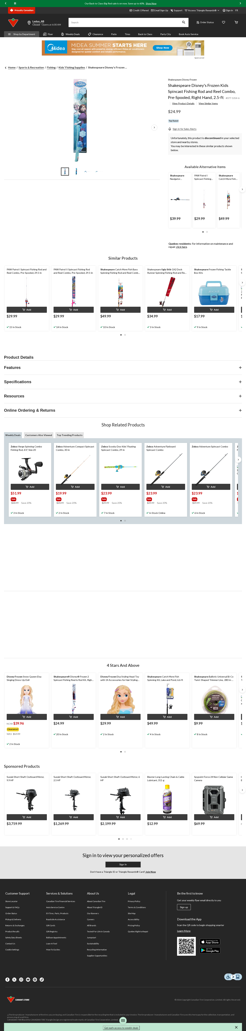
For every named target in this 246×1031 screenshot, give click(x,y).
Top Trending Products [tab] (70, 435)
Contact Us (10, 943)
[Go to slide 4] (99, 172)
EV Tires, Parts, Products (57, 913)
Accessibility (133, 919)
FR (236, 10)
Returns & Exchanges (15, 925)
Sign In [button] (123, 864)
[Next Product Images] (154, 128)
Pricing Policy (134, 925)
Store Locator (11, 901)
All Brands (91, 925)
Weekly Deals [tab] (13, 435)
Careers (90, 919)
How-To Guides (53, 949)
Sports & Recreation (31, 67)
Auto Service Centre (55, 907)
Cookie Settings (12, 949)
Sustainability (93, 943)
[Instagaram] (21, 980)
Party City (165, 34)
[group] (27, 498)
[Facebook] (7, 980)
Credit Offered (141, 10)
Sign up (184, 907)
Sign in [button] (229, 10)
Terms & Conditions (137, 907)
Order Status (207, 22)
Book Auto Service (188, 34)
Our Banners (93, 913)
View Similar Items (208, 103)
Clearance (98, 34)
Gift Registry (51, 931)
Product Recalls (12, 931)
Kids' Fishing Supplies (72, 67)
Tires (127, 34)
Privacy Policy (134, 901)
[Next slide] (240, 4)
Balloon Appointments (56, 937)
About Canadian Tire (96, 901)
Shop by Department (24, 34)
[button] (184, 22)
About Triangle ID (94, 907)
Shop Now (151, 3)
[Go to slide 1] (65, 172)
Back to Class (145, 34)
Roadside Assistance (55, 919)
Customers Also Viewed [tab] (38, 435)
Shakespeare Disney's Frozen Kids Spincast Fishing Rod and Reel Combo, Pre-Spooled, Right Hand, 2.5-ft (201, 91)
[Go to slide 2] (76, 172)
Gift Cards (50, 925)
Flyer (50, 34)
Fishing (51, 67)
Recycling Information (97, 949)
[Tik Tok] (42, 980)
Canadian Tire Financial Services (60, 901)
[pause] (15, 4)
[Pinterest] (35, 980)
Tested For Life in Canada (98, 931)
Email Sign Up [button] (161, 10)
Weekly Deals (73, 34)
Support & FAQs (12, 907)
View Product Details (183, 103)
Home (12, 67)
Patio (114, 34)
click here (181, 246)
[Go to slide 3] (88, 172)
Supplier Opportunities (97, 955)
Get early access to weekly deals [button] (121, 1027)
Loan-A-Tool (51, 943)
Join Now (150, 871)
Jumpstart (91, 937)
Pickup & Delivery (13, 919)
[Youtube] (28, 980)
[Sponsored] (123, 48)
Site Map (131, 913)
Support (178, 10)
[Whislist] (223, 22)
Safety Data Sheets (13, 937)
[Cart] (236, 22)
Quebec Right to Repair (138, 931)
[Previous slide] (5, 4)
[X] (14, 980)
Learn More (183, 930)
